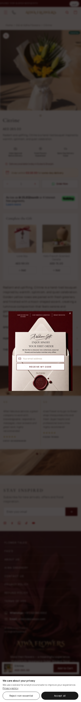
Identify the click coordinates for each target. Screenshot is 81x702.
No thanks (40, 372)
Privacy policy (10, 688)
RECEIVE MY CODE (40, 366)
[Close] (68, 314)
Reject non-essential (21, 695)
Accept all (60, 695)
